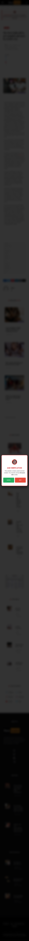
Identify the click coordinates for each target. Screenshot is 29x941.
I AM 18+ (9, 480)
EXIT (20, 480)
